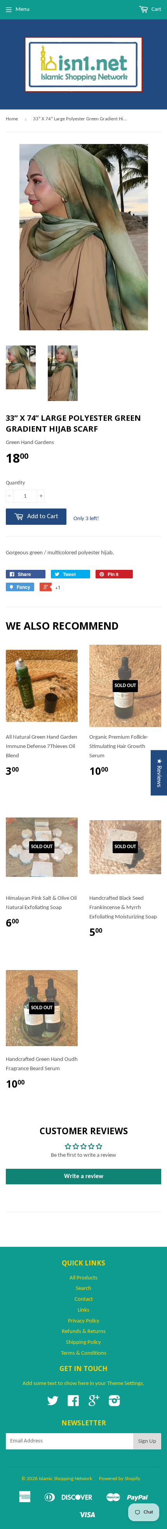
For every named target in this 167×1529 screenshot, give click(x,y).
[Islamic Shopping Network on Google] (94, 1404)
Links (83, 1310)
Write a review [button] (83, 1176)
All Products (83, 1278)
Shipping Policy (83, 1342)
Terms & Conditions (83, 1353)
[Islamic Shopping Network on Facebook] (73, 1404)
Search (83, 1288)
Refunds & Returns (84, 1332)
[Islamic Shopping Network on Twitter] (53, 1404)
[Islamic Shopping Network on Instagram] (114, 1404)
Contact (84, 1299)
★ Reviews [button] (159, 772)
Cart (155, 9)
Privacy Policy (83, 1321)
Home (12, 118)
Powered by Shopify (119, 1478)
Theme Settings (125, 1384)
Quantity (15, 483)
